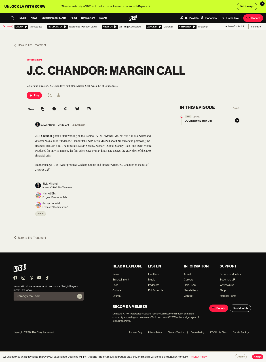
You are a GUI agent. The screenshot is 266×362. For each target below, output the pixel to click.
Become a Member (230, 274)
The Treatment (34, 59)
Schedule (256, 26)
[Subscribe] (79, 296)
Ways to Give (227, 284)
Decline (241, 356)
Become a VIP (227, 279)
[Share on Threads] (65, 109)
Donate (255, 18)
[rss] (50, 96)
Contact (188, 295)
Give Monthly (240, 308)
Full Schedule (155, 290)
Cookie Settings (241, 332)
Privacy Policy (153, 332)
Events (103, 18)
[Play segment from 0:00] (181, 117)
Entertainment (121, 279)
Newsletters (88, 18)
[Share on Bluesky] (77, 109)
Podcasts (211, 18)
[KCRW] (20, 271)
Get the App (247, 6)
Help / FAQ (190, 284)
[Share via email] (89, 109)
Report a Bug (135, 332)
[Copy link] (42, 109)
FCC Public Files (217, 332)
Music (23, 18)
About (187, 274)
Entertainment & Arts (54, 18)
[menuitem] (58, 95)
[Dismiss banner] (262, 3)
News (34, 18)
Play (36, 95)
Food (74, 18)
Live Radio (154, 274)
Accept (257, 356)
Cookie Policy (195, 332)
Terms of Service (174, 332)
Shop (223, 290)
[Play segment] (237, 120)
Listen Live (232, 18)
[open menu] (5, 18)
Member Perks (228, 295)
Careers (188, 279)
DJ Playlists (192, 18)
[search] (13, 18)
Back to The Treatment (32, 45)
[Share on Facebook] (54, 109)
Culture (40, 213)
